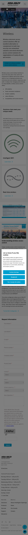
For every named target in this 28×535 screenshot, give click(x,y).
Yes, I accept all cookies (14, 282)
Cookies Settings (14, 272)
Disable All (14, 277)
